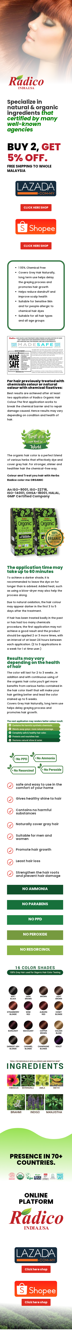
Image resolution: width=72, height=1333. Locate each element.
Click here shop (36, 207)
